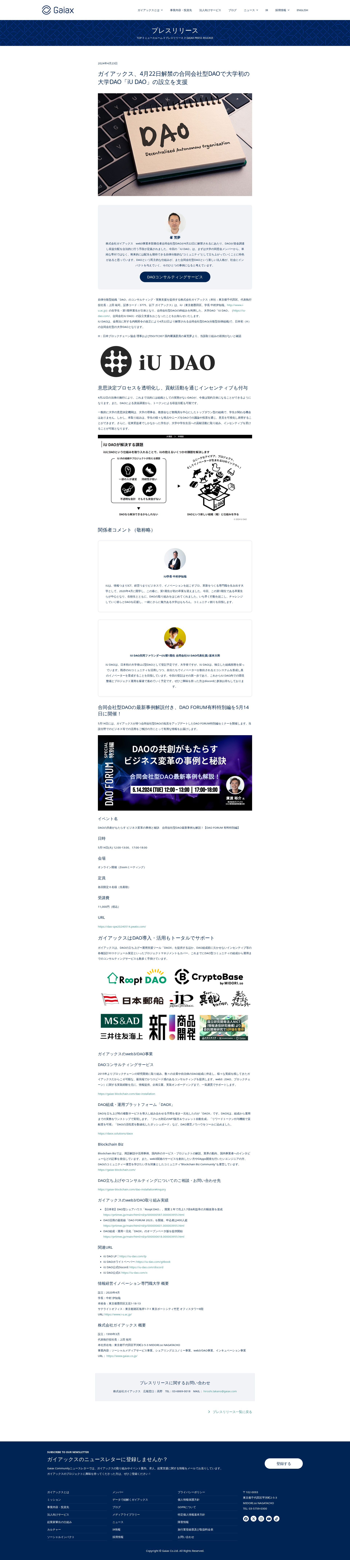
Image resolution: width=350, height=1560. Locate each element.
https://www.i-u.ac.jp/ (118, 1314)
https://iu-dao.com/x (134, 1272)
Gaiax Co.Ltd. (170, 1551)
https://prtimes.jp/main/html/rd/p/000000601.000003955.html (143, 1225)
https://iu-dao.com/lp (132, 1256)
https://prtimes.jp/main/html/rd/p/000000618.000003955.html (143, 1236)
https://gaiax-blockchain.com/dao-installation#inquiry (132, 1189)
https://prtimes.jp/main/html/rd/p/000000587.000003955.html (143, 1214)
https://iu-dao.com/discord (146, 1267)
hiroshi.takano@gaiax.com (220, 1391)
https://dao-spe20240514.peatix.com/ (122, 926)
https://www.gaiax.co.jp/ (121, 1356)
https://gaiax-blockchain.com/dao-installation (126, 1093)
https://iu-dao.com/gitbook (153, 1261)
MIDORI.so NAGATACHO (258, 1503)
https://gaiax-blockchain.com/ (117, 1169)
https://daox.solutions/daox (115, 1133)
